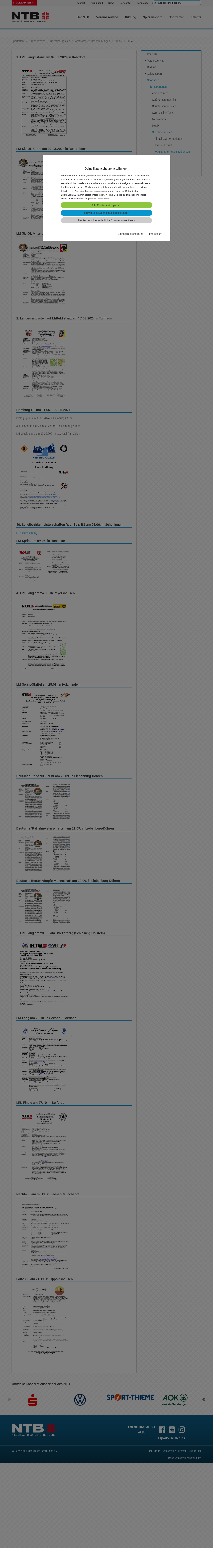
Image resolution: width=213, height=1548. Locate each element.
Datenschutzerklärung (130, 233)
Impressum (155, 233)
